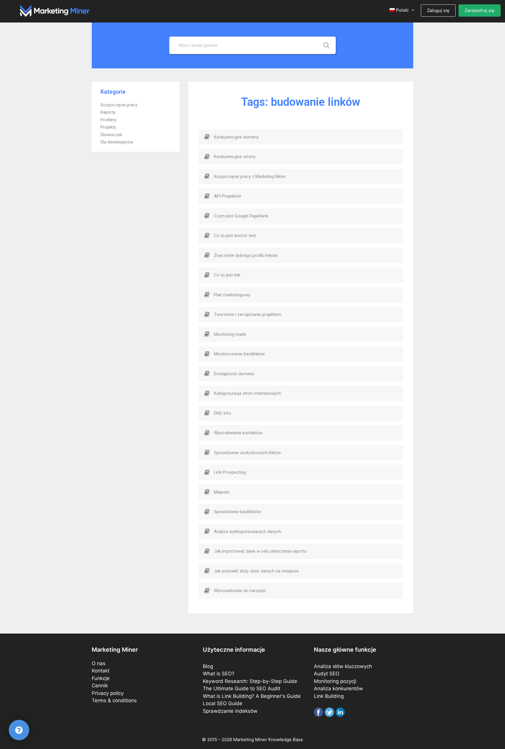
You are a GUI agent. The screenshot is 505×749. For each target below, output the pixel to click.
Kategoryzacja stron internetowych (247, 393)
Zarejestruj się (479, 10)
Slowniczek (111, 134)
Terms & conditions (114, 700)
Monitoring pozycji (335, 681)
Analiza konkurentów (338, 688)
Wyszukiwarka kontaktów (238, 432)
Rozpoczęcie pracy (119, 105)
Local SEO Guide (222, 703)
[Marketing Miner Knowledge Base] (55, 10)
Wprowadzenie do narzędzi (240, 590)
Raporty (108, 112)
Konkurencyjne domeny (236, 137)
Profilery (108, 119)
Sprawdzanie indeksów (230, 711)
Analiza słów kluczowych (343, 666)
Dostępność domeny (234, 373)
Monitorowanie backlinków (239, 354)
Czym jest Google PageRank (241, 216)
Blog (208, 666)
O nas (99, 663)
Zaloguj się (438, 10)
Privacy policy (108, 693)
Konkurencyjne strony (234, 156)
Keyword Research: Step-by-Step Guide (250, 681)
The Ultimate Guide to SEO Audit (241, 688)
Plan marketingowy (232, 294)
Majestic (222, 492)
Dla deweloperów (117, 142)
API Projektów (227, 196)
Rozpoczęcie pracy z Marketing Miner (250, 176)
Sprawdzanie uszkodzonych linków (247, 452)
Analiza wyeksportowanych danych (247, 531)
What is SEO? (218, 674)
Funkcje (101, 678)
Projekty (108, 127)
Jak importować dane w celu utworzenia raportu (260, 551)
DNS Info (222, 413)
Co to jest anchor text (235, 235)
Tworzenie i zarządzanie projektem (247, 314)
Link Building (329, 696)
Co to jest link (227, 275)
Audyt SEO (326, 674)
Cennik (100, 686)
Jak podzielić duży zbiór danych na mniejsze (256, 571)
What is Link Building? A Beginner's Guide (252, 696)
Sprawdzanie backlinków (237, 511)
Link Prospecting (230, 472)
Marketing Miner (250, 739)
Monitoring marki (230, 334)
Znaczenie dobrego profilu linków (246, 255)
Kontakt (101, 671)
